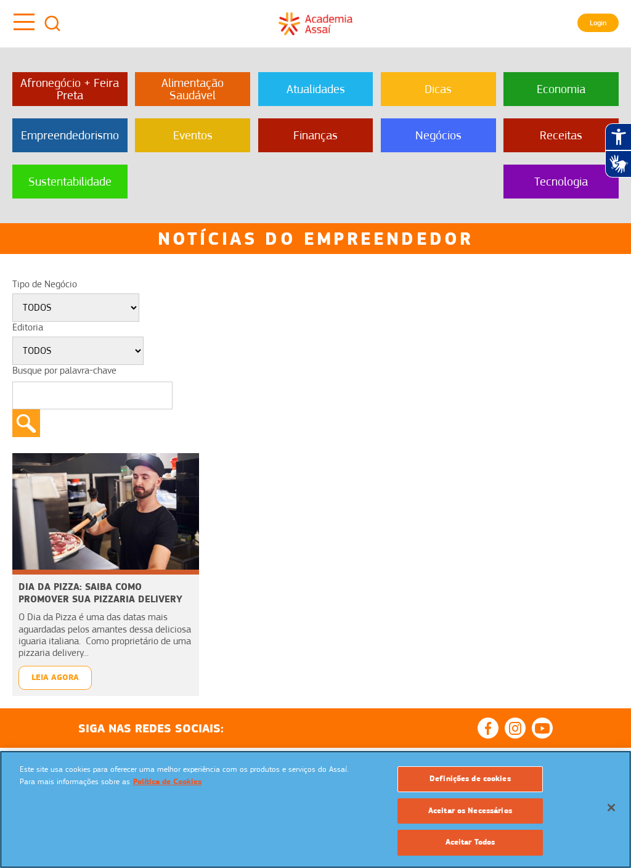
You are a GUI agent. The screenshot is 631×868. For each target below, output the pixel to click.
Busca (52, 23)
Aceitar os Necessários (470, 811)
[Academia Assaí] (315, 23)
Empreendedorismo (70, 135)
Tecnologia (561, 181)
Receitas (561, 135)
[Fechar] (611, 807)
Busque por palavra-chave (64, 370)
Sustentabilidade (70, 181)
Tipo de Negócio (44, 284)
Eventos (193, 135)
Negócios (438, 135)
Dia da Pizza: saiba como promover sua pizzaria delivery (100, 593)
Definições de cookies (470, 779)
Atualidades (316, 89)
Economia (561, 89)
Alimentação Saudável (192, 89)
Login (598, 22)
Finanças (315, 135)
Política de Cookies (167, 782)
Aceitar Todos (470, 842)
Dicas (438, 89)
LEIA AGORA (55, 677)
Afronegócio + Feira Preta (69, 89)
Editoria (27, 327)
